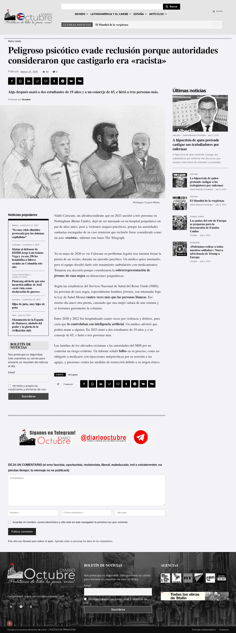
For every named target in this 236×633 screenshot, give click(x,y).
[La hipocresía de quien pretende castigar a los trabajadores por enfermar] (180, 180)
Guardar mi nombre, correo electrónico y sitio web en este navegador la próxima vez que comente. (70, 522)
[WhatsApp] (20, 81)
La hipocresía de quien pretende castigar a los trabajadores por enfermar (206, 181)
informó (85, 237)
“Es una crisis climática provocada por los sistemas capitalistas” (28, 233)
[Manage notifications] (10, 623)
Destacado (195, 243)
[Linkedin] (28, 81)
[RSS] (11, 606)
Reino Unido (14, 41)
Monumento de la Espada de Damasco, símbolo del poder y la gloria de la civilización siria (27, 324)
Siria (14, 315)
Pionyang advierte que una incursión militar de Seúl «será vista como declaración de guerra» (28, 286)
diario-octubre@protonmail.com (44, 596)
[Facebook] (11, 81)
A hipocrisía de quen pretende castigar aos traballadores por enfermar (196, 144)
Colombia (16, 245)
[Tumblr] (54, 81)
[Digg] (79, 81)
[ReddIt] (37, 81)
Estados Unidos (197, 217)
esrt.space (73, 374)
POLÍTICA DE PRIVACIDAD (63, 629)
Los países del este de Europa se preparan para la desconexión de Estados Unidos (144, 25)
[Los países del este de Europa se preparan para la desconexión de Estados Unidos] (180, 223)
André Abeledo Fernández (194, 135)
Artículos (16, 300)
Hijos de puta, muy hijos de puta (28, 305)
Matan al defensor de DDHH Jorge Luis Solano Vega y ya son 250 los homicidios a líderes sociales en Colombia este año (27, 258)
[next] (220, 24)
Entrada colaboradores (204, 629)
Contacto (224, 629)
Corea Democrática (21, 275)
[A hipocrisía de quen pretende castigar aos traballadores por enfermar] (200, 113)
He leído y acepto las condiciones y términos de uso (27, 387)
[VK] (71, 81)
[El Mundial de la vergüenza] (180, 203)
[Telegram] (62, 81)
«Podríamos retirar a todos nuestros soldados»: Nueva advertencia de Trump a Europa (206, 251)
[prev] (214, 24)
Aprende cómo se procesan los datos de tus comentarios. (84, 541)
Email (11, 372)
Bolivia (15, 225)
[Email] (45, 81)
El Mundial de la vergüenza (207, 200)
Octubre (26, 99)
